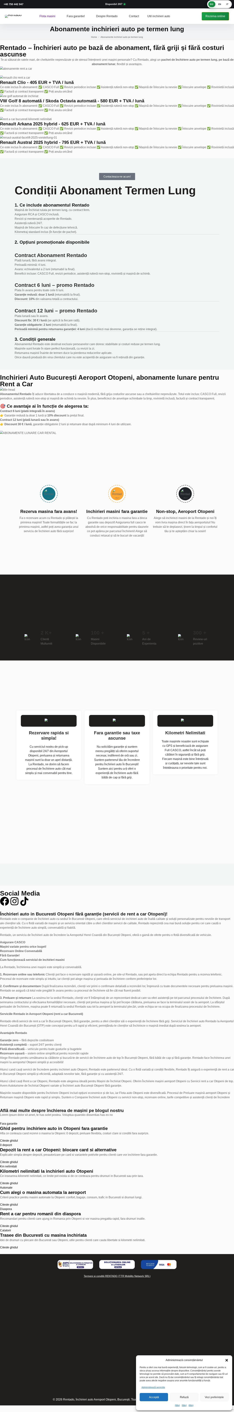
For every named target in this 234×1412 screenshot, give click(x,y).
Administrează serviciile (153, 1387)
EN (219, 4)
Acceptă (154, 1397)
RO (211, 4)
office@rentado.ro (162, 1344)
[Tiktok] (24, 901)
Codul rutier (22, 1382)
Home (94, 37)
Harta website (24, 1374)
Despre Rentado (107, 16)
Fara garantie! (76, 16)
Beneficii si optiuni (27, 1358)
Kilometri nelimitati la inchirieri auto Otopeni (46, 1171)
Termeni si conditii (67, 1346)
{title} (177, 1405)
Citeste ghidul (9, 1140)
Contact (134, 16)
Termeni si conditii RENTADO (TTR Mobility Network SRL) (117, 1276)
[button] (227, 1360)
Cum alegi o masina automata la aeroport (43, 1192)
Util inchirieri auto (158, 16)
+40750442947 (160, 1331)
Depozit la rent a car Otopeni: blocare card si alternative (58, 1149)
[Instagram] (14, 901)
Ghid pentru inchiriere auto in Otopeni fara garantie (54, 1128)
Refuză (184, 1397)
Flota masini (47, 16)
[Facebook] (4, 901)
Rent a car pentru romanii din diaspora (40, 1213)
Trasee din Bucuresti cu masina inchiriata (43, 1235)
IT (227, 4)
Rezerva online (215, 16)
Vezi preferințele (214, 1397)
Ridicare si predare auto (30, 1366)
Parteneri (21, 1390)
